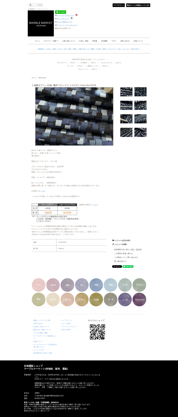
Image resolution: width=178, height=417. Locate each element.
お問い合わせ (125, 41)
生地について (138, 41)
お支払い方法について (41, 327)
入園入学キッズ (83, 49)
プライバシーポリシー (69, 327)
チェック (126, 49)
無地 (104, 49)
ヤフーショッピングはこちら (67, 25)
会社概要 (104, 41)
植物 (54, 49)
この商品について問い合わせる (126, 257)
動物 (92, 49)
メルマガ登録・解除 (40, 333)
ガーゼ (60, 49)
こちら (42, 191)
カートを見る (66, 323)
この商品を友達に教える (123, 253)
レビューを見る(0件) (122, 240)
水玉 (119, 49)
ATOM (68, 330)
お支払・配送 (83, 41)
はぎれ (48, 49)
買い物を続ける (120, 261)
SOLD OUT (135, 49)
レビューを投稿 (121, 244)
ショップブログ (38, 350)
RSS (63, 330)
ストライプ (112, 49)
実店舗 (94, 41)
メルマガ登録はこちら (64, 22)
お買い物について (68, 41)
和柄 (74, 49)
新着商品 (41, 49)
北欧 (69, 49)
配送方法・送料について (42, 330)
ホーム (37, 41)
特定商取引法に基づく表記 (42, 353)
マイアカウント (118, 5)
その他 (98, 49)
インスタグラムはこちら (65, 15)
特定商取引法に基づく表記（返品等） (128, 250)
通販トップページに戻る (42, 320)
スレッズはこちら (63, 19)
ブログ (113, 41)
